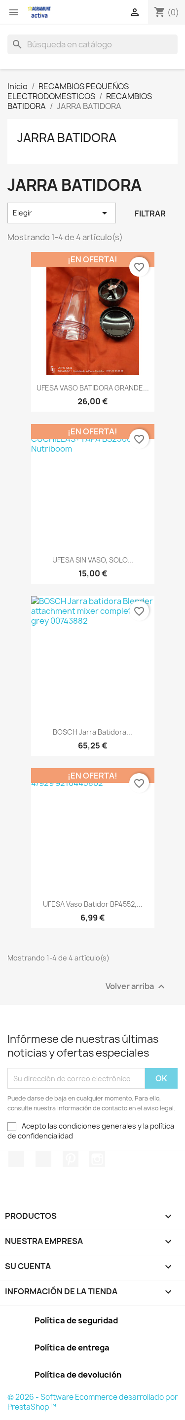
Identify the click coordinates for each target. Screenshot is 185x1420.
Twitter (43, 1159)
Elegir (62, 213)
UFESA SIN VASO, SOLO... (92, 560)
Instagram (97, 1159)
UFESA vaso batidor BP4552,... (93, 904)
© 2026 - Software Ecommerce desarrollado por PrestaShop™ (92, 1402)
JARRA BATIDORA (66, 137)
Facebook (16, 1159)
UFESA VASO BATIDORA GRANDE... (93, 387)
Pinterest (70, 1159)
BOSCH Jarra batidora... (92, 732)
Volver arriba (136, 987)
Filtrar (150, 213)
